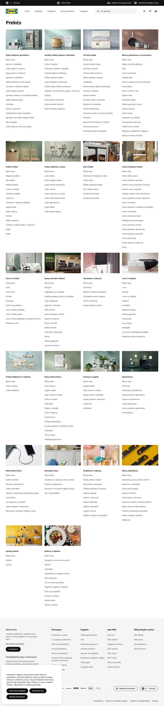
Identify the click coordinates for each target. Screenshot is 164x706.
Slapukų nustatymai (17, 697)
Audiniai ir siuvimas (52, 319)
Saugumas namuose (115, 644)
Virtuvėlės (87, 117)
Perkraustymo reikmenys (54, 100)
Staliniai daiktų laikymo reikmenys (58, 86)
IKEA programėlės (114, 662)
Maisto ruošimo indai (130, 91)
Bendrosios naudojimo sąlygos (93, 658)
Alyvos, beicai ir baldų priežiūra (134, 506)
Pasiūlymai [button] (51, 11)
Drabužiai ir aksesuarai (53, 332)
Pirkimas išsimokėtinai (60, 644)
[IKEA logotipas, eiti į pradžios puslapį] (12, 11)
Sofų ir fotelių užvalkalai (15, 310)
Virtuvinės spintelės (90, 68)
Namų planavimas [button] (68, 11)
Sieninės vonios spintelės (131, 189)
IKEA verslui (111, 653)
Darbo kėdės (88, 180)
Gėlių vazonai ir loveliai (53, 395)
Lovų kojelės (127, 323)
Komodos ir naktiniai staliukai (17, 86)
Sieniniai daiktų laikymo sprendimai (96, 86)
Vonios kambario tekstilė (131, 225)
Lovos (124, 287)
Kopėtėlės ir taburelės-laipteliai (18, 202)
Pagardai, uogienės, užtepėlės (56, 587)
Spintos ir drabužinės (14, 64)
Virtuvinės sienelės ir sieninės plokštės (98, 113)
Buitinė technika (89, 95)
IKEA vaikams (112, 639)
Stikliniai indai (127, 77)
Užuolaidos (87, 287)
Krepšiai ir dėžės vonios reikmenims (136, 193)
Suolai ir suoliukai (12, 189)
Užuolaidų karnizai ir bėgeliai (94, 296)
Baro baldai (10, 180)
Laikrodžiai (49, 430)
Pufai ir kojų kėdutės (14, 305)
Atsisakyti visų (38, 691)
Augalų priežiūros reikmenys (94, 399)
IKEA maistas (112, 649)
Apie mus (111, 635)
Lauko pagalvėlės (51, 301)
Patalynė (48, 287)
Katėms (9, 560)
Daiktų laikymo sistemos (15, 68)
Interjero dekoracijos (53, 421)
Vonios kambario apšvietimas (133, 229)
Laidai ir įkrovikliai (12, 488)
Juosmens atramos (52, 345)
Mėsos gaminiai (51, 578)
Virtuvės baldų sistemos (92, 73)
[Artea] (83, 688)
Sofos (8, 287)
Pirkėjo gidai (85, 662)
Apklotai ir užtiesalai (52, 305)
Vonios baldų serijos (130, 176)
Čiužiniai (125, 292)
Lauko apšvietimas (52, 202)
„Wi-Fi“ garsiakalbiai (52, 493)
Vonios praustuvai (129, 238)
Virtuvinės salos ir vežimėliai (94, 100)
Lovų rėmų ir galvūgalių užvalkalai (135, 332)
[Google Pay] (98, 688)
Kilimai (47, 336)
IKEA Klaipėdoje (140, 644)
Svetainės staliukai (13, 193)
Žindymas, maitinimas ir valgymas (135, 131)
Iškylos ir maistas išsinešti (132, 135)
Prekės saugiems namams (132, 515)
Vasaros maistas (51, 605)
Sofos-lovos (10, 292)
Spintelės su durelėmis (14, 77)
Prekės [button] (27, 11)
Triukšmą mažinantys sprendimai (135, 511)
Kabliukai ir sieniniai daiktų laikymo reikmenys (62, 91)
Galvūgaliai (126, 327)
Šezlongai (9, 301)
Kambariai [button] (38, 11)
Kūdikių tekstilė (50, 327)
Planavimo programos (89, 644)
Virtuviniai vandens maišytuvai (94, 131)
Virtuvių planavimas (59, 649)
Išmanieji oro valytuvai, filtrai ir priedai (59, 480)
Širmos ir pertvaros (13, 109)
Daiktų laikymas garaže (15, 91)
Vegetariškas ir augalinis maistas (57, 573)
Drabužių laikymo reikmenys (56, 73)
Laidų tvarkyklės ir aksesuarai (56, 82)
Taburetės (10, 198)
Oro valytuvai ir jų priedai (15, 502)
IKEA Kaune (138, 639)
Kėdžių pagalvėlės (51, 341)
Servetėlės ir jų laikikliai (131, 117)
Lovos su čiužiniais (129, 296)
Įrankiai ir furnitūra (129, 493)
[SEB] (76, 688)
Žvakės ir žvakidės (51, 408)
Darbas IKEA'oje (113, 667)
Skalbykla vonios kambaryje (132, 220)
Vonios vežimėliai (128, 202)
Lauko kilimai (50, 207)
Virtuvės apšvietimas (91, 109)
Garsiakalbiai (10, 497)
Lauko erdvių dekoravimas (55, 198)
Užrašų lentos (50, 417)
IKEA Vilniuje (138, 635)
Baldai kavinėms (12, 185)
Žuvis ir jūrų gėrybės (52, 591)
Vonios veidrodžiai (129, 211)
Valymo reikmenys (90, 502)
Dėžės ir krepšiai (51, 64)
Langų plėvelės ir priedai (92, 305)
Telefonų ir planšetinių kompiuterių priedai (22, 493)
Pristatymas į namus (60, 635)
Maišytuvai (126, 520)
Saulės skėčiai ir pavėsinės (55, 185)
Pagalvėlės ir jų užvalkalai (54, 292)
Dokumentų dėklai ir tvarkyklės (57, 68)
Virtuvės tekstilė (128, 109)
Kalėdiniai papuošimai (53, 439)
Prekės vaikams (12, 386)
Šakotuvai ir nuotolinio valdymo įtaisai (21, 511)
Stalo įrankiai (127, 86)
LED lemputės (127, 412)
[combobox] (115, 11)
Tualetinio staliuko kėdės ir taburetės (20, 225)
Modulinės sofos (12, 323)
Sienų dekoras (50, 386)
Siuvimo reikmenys (90, 301)
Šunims (8, 564)
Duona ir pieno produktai (54, 582)
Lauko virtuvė (50, 189)
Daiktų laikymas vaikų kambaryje (18, 126)
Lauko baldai (49, 176)
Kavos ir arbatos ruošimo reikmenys (136, 82)
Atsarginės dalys (87, 667)
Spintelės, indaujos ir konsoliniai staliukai (21, 95)
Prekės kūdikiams (12, 390)
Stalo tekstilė (127, 113)
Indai (124, 68)
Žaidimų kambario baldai (92, 185)
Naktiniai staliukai (129, 310)
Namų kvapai (50, 435)
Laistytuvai (87, 404)
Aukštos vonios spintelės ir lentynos (136, 185)
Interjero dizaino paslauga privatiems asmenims (62, 659)
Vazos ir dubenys (51, 412)
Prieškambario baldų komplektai (18, 113)
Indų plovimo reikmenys (131, 122)
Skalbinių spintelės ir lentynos (94, 488)
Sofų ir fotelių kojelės (14, 314)
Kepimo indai (127, 95)
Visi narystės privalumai (15, 644)
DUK (82, 639)
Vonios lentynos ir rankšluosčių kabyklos (137, 207)
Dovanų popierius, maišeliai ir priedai (59, 426)
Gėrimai (48, 564)
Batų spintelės (11, 122)
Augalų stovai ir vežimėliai (93, 395)
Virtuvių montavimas (60, 653)
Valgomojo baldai (12, 176)
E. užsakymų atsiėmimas (61, 639)
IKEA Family (111, 658)
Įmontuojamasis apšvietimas (133, 395)
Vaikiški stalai (11, 207)
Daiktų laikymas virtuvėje (93, 77)
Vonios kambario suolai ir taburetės (136, 198)
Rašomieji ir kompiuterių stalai (95, 176)
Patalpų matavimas (59, 665)
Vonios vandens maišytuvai (132, 243)
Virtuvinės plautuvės (91, 126)
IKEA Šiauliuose (140, 649)
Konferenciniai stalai (91, 193)
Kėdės (8, 234)
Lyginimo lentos (89, 511)
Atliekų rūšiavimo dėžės (54, 77)
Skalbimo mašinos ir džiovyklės (95, 515)
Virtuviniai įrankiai (128, 100)
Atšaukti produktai (88, 649)
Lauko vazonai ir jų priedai (55, 193)
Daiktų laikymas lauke (14, 100)
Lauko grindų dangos (53, 211)
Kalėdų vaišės (50, 600)
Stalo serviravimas (129, 73)
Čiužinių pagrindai (129, 314)
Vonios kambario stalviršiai (132, 234)
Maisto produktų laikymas (55, 109)
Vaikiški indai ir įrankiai (130, 126)
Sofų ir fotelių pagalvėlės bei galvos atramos (23, 319)
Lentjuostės (126, 319)
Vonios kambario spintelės (132, 180)
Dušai (124, 247)
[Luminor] (69, 688)
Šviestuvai (126, 386)
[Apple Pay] (91, 688)
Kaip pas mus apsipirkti (89, 653)
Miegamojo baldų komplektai (133, 336)
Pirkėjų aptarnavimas (89, 635)
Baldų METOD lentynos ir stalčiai (96, 122)
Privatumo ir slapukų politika (139, 701)
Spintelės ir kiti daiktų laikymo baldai (20, 117)
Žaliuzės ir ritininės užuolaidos (94, 292)
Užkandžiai (49, 569)
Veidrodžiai (49, 404)
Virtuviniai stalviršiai (90, 91)
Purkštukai (87, 408)
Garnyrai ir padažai (52, 596)
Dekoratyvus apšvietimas (132, 390)
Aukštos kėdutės (12, 220)
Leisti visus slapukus (17, 691)
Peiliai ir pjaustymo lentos (132, 104)
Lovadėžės (126, 305)
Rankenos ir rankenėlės (92, 104)
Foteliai (9, 216)
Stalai (8, 229)
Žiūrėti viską (10, 60)
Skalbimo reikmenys (91, 497)
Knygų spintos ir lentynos (16, 73)
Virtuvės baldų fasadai (91, 64)
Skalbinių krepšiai (89, 493)
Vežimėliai (9, 104)
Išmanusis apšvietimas (131, 399)
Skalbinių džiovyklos (91, 506)
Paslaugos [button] (84, 11)
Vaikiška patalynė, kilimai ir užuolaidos (59, 296)
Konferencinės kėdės (91, 198)
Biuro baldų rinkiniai (90, 189)
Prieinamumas (98, 701)
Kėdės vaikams (11, 211)
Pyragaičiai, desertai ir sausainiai (57, 560)
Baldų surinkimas (58, 669)
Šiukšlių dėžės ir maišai (92, 480)
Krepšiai (48, 95)
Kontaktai (155, 701)
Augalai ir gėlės (50, 390)
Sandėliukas (87, 82)
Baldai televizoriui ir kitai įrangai (18, 82)
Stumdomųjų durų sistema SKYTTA (136, 480)
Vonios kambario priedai (54, 104)
